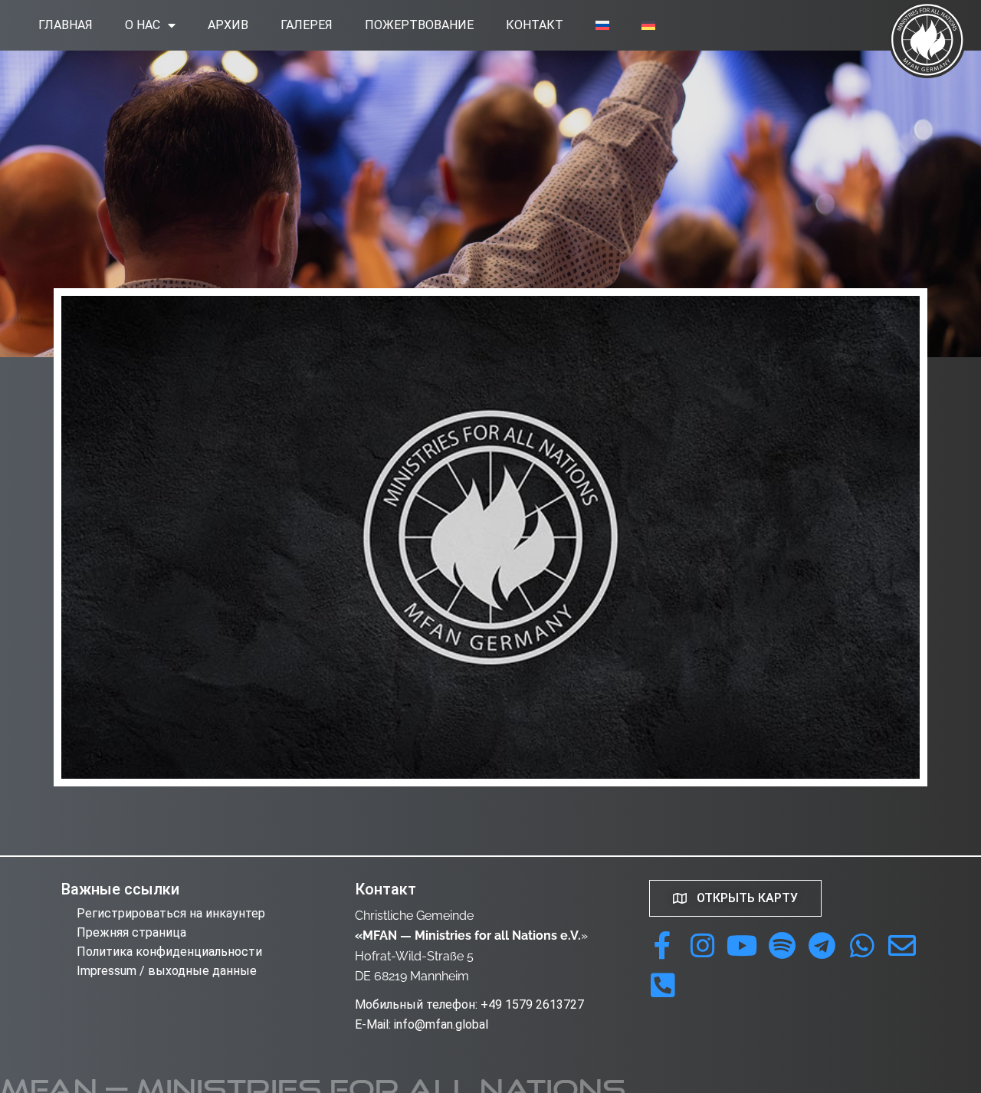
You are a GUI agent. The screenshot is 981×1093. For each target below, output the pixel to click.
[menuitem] (602, 25)
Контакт (534, 25)
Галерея (307, 25)
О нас (142, 25)
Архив (228, 25)
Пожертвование (419, 25)
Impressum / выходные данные (167, 970)
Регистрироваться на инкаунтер (171, 913)
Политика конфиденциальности (169, 951)
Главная (65, 25)
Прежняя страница (131, 932)
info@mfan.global (441, 1024)
